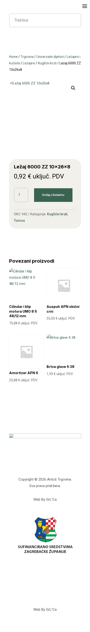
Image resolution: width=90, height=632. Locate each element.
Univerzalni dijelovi (50, 57)
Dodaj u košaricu (53, 195)
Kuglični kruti (47, 63)
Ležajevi (29, 63)
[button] (73, 88)
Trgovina (27, 57)
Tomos (19, 220)
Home (13, 57)
